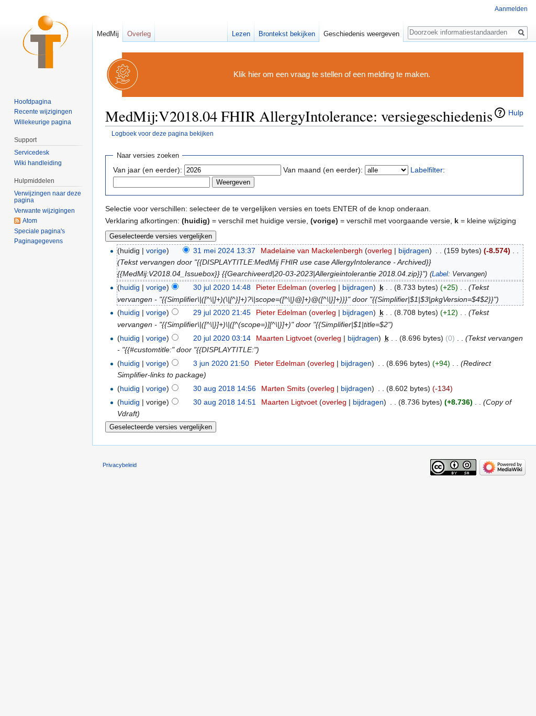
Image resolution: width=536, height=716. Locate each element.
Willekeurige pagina (42, 122)
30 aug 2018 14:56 (224, 388)
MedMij (108, 34)
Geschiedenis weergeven (361, 34)
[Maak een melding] (123, 74)
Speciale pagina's (39, 231)
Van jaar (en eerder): (147, 170)
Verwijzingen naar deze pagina (47, 197)
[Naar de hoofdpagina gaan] (46, 42)
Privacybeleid (120, 465)
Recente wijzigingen (43, 111)
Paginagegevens (38, 241)
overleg (379, 250)
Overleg (139, 34)
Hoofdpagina (32, 101)
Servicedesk (31, 152)
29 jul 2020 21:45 (222, 312)
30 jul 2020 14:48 (222, 287)
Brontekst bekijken (287, 34)
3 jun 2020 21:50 (221, 363)
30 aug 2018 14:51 (224, 402)
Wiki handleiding (38, 163)
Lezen (241, 34)
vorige (156, 250)
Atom (30, 220)
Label (440, 274)
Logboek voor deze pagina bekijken (162, 133)
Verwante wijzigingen (44, 210)
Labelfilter (426, 170)
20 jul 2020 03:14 (222, 338)
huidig (130, 287)
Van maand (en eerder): (323, 170)
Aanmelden (511, 9)
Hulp (515, 113)
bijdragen (413, 250)
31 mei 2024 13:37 (224, 250)
